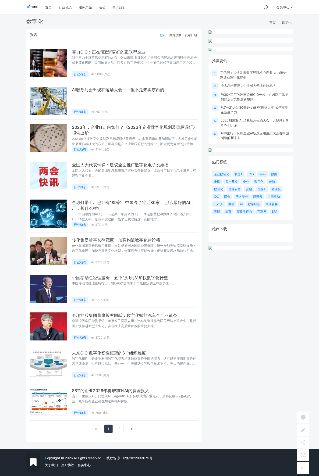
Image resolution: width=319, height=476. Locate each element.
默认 (163, 35)
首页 (48, 7)
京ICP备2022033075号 (134, 458)
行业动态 (65, 7)
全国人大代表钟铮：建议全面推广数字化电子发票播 (120, 164)
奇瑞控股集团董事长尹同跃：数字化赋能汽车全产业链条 (124, 315)
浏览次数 (175, 35)
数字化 (286, 22)
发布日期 (191, 35)
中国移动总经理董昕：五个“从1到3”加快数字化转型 (120, 277)
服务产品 (85, 7)
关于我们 (118, 7)
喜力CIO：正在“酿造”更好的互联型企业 (108, 52)
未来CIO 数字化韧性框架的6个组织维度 (109, 353)
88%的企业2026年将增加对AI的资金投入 (110, 390)
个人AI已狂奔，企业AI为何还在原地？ (248, 85)
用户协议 (67, 465)
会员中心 (84, 465)
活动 (102, 7)
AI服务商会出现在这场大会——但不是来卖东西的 (118, 89)
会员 (282, 7)
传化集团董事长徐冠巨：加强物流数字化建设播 (116, 240)
